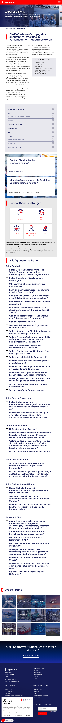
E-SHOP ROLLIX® (7, 721)
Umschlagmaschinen (15, 124)
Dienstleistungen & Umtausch (41, 695)
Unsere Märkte (13, 28)
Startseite (7, 28)
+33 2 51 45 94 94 (11, 679)
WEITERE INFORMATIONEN (16, 171)
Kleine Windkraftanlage (16, 140)
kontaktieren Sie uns (31, 656)
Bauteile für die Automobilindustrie (14, 695)
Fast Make (36, 691)
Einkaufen (36, 676)
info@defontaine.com (14, 681)
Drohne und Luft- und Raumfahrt (19, 117)
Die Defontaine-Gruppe (39, 668)
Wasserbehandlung (14, 147)
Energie (10, 121)
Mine (9, 132)
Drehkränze (9, 689)
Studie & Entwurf (38, 689)
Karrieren (36, 670)
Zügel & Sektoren (10, 691)
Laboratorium (37, 697)
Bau (9, 113)
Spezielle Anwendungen (16, 109)
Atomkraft (11, 136)
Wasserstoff (12, 128)
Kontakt (35, 678)
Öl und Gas (11, 144)
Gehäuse (8, 693)
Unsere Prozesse (38, 674)
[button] (31, 109)
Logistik (35, 693)
